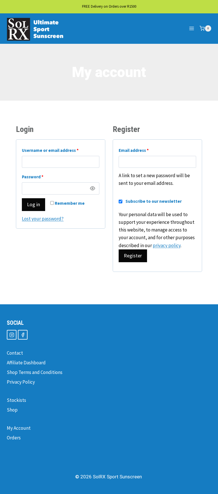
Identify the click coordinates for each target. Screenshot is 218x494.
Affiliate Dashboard (26, 362)
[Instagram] (11, 335)
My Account (19, 428)
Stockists (16, 400)
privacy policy (167, 245)
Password (41, 176)
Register (133, 255)
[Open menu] (191, 28)
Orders (14, 438)
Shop (12, 410)
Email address (143, 150)
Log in (33, 204)
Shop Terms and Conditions (34, 372)
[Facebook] (23, 335)
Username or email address (59, 150)
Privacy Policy (21, 382)
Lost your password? (43, 219)
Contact (15, 353)
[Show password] (93, 188)
